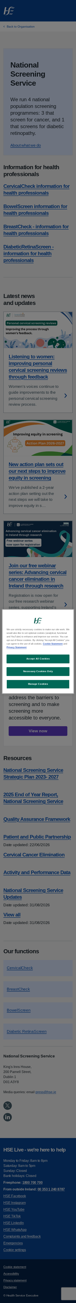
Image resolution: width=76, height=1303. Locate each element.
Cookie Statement (53, 644)
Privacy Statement (17, 647)
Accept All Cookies (38, 659)
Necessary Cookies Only (38, 671)
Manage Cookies (38, 684)
